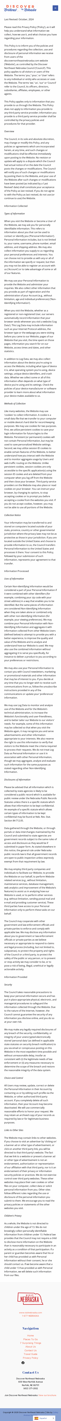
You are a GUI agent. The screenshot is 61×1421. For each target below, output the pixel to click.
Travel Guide (30, 1354)
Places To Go (30, 1339)
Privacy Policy (30, 1357)
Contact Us (31, 1350)
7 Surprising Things (30, 1343)
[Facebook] (23, 1363)
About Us (30, 1346)
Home (30, 1335)
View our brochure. (47, 1395)
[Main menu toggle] (55, 8)
